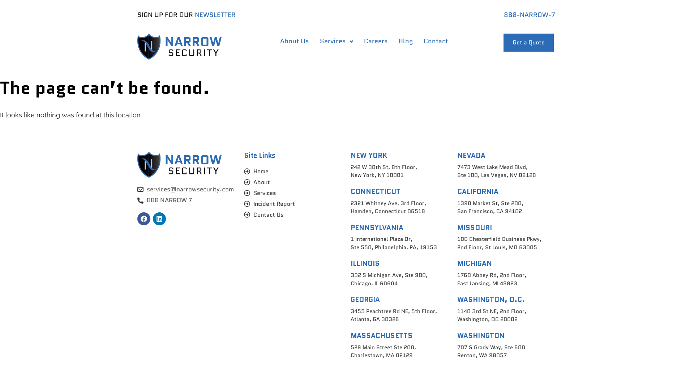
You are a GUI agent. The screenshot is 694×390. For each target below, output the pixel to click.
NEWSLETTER (215, 15)
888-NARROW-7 (529, 15)
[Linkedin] (159, 218)
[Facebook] (143, 218)
